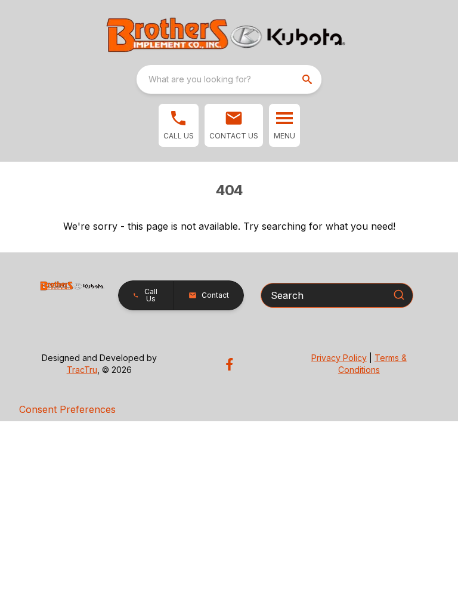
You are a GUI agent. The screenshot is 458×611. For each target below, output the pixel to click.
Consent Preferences (67, 409)
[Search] (399, 295)
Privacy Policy (339, 358)
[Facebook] (229, 364)
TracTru (82, 370)
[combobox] (229, 79)
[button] (178, 125)
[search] (308, 79)
